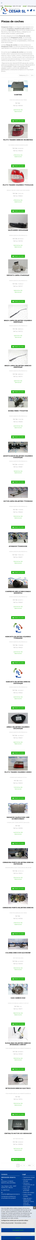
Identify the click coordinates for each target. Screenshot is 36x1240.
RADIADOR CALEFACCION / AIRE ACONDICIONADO (18, 818)
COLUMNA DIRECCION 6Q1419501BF (18, 953)
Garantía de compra (29, 1177)
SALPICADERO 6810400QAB (18, 230)
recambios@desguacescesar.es (10, 1194)
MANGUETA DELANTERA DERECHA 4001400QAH (18, 682)
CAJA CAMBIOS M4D (18, 998)
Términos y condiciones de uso (28, 1184)
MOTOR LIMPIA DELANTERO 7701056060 (18, 501)
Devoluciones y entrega (27, 1180)
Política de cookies (28, 1192)
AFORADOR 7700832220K (18, 546)
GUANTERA (18, 95)
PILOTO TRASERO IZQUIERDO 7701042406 (18, 185)
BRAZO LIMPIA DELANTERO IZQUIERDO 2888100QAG (18, 321)
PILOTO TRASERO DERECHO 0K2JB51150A (18, 140)
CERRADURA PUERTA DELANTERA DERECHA (18, 907)
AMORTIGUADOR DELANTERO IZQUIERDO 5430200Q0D (18, 456)
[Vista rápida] (33, 84)
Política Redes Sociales (27, 1195)
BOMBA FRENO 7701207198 (18, 411)
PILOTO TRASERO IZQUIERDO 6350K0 (18, 772)
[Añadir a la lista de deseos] (33, 81)
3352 (29, 1165)
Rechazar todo (18, 1230)
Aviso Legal (26, 1187)
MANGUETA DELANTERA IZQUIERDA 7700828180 (18, 637)
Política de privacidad (26, 1189)
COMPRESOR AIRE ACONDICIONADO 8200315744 (18, 592)
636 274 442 (17, 6)
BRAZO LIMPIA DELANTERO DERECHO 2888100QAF (18, 366)
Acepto (18, 1238)
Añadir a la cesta (19, 121)
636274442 (6, 1190)
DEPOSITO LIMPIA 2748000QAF (18, 275)
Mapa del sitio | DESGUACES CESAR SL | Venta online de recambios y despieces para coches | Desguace (28, 1203)
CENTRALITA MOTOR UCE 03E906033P (18, 1133)
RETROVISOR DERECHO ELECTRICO (18, 1088)
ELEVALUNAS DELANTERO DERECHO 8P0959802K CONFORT (18, 1043)
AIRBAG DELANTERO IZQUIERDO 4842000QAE (18, 727)
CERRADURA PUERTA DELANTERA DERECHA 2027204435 (18, 863)
